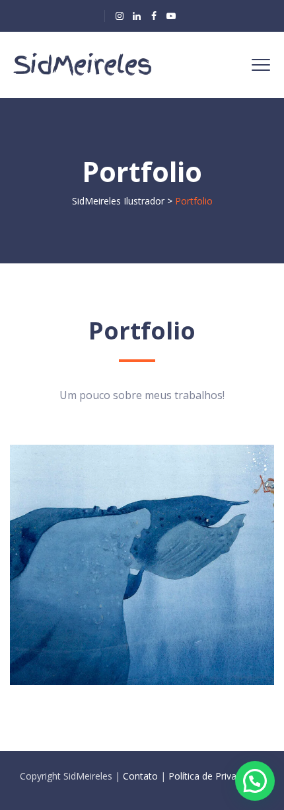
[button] (255, 781)
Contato (140, 776)
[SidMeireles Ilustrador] (84, 65)
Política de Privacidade (216, 776)
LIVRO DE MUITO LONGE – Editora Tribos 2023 (115, 539)
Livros (54, 501)
